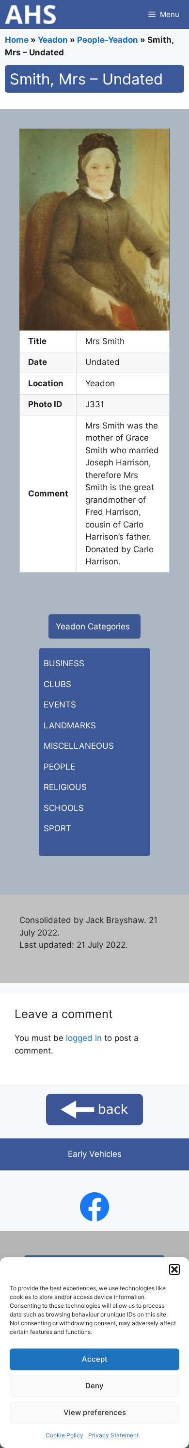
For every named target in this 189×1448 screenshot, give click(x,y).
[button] (174, 1269)
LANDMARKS (70, 725)
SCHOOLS (64, 808)
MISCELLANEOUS (79, 746)
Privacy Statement (113, 1435)
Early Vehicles (95, 1154)
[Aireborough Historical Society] (30, 14)
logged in (84, 1038)
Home (17, 40)
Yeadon (53, 40)
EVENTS (60, 704)
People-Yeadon (107, 40)
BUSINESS (64, 663)
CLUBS (57, 684)
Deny (94, 1385)
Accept (95, 1359)
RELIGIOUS (65, 787)
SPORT (57, 828)
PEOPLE (59, 767)
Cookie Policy (64, 1435)
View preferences (94, 1412)
